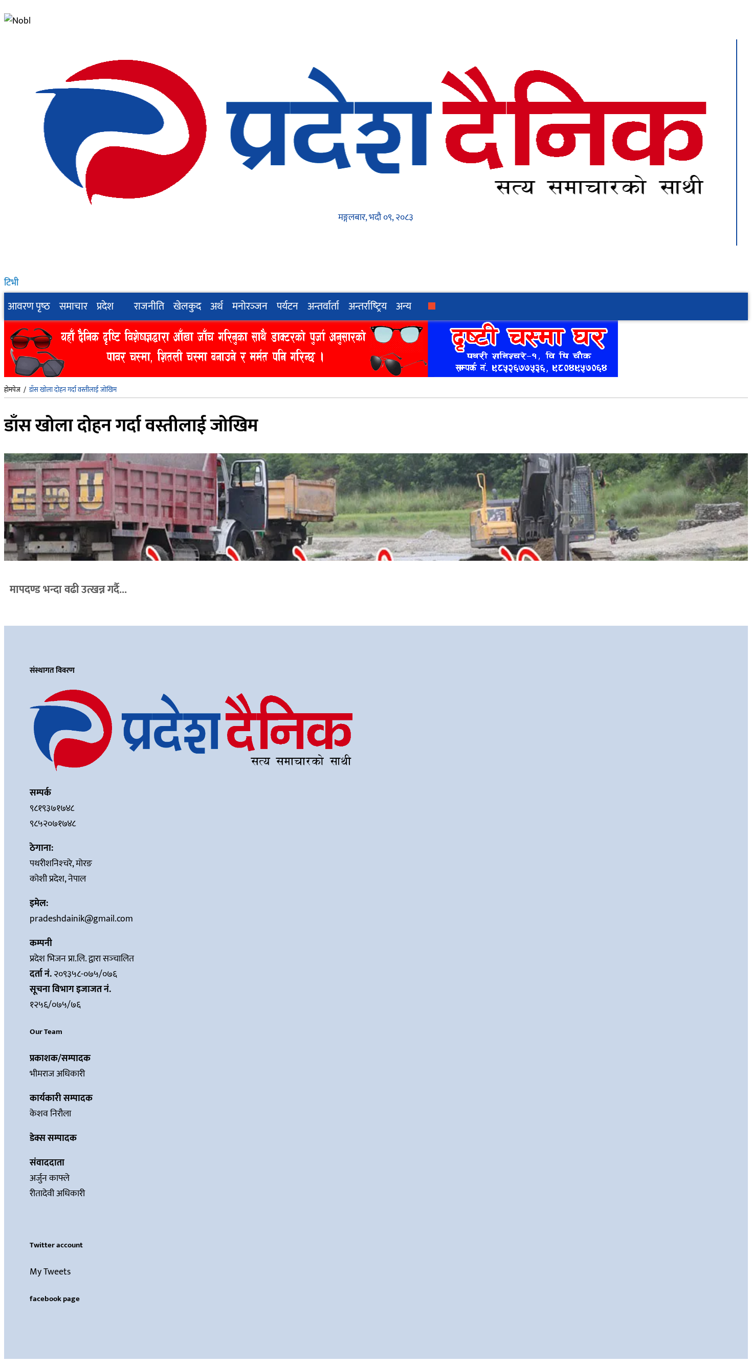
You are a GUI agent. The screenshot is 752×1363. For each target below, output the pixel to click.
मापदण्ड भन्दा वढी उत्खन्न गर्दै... (68, 590)
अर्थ (216, 306)
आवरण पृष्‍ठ (29, 306)
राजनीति (149, 306)
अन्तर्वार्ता (323, 306)
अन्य (403, 306)
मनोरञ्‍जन (250, 306)
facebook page (55, 1298)
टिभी (11, 283)
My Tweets (50, 1272)
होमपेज (12, 389)
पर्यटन (287, 306)
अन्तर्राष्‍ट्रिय (367, 306)
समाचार (73, 306)
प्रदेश (105, 306)
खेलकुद (187, 306)
